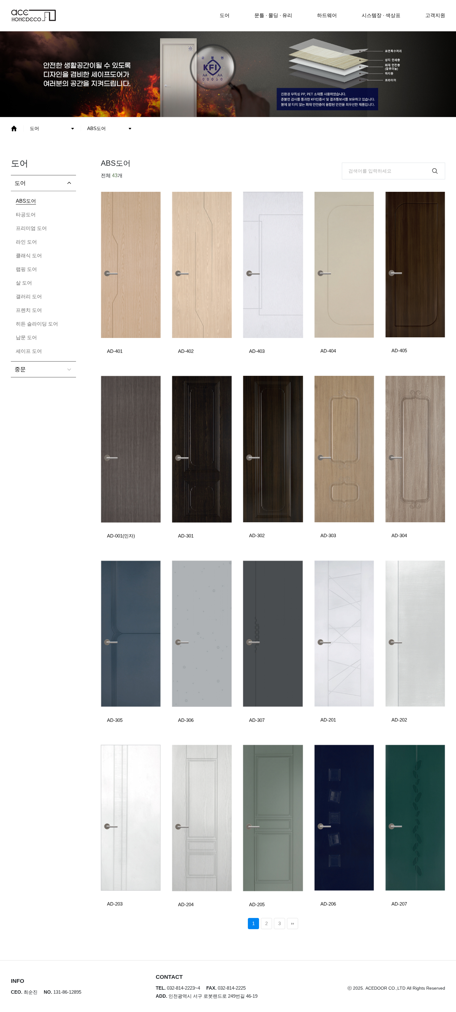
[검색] (435, 171)
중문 (20, 369)
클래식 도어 (29, 255)
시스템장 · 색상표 (381, 15)
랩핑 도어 (26, 269)
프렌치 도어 (29, 310)
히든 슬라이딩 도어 (37, 323)
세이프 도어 (29, 351)
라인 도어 (26, 242)
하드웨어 (327, 15)
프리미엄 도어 (31, 228)
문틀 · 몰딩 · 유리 (273, 15)
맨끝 (292, 923)
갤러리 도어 (29, 296)
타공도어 (26, 214)
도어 (225, 15)
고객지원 (435, 15)
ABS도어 (96, 128)
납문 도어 (26, 337)
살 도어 (24, 283)
